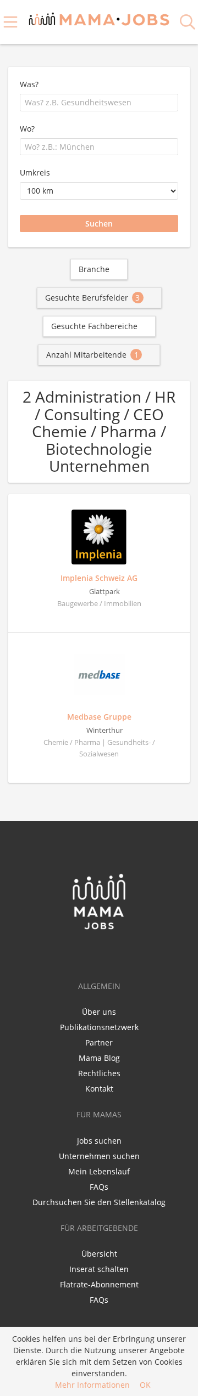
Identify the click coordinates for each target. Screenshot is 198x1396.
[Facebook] (82, 953)
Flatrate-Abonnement (99, 1284)
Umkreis (35, 172)
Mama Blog (99, 1058)
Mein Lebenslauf (99, 1171)
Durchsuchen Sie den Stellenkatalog (99, 1202)
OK (145, 1385)
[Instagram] (118, 953)
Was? (29, 84)
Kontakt (99, 1088)
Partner (99, 1042)
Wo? (27, 128)
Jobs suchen (99, 1140)
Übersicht (99, 1253)
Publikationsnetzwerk (99, 1027)
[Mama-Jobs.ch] (99, 17)
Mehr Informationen (92, 1385)
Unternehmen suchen (99, 1156)
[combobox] (99, 102)
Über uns (99, 1012)
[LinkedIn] (102, 953)
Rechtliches (99, 1073)
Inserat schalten (99, 1269)
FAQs (99, 1187)
